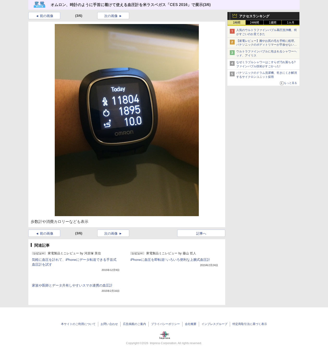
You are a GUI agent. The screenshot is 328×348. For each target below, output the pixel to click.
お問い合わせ (109, 324)
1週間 (272, 22)
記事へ (201, 233)
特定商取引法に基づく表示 (249, 324)
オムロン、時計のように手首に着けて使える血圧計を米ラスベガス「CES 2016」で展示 (127, 5)
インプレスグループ (214, 324)
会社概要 (190, 324)
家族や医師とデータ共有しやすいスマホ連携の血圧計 (72, 285)
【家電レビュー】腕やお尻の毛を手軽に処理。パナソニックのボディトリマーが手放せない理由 (266, 45)
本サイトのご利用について (78, 324)
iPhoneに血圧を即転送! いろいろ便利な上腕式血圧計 (170, 260)
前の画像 (46, 16)
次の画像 (111, 16)
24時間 (254, 22)
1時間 (236, 22)
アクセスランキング (254, 16)
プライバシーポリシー (165, 324)
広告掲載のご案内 (134, 324)
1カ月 (290, 22)
